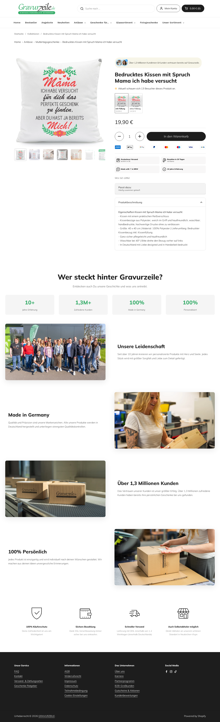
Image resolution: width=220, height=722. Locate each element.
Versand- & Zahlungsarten (28, 680)
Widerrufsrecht (73, 676)
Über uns (120, 671)
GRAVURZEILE (46, 716)
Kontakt (18, 676)
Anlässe (28, 41)
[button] (193, 8)
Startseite (19, 33)
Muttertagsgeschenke (47, 41)
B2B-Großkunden (124, 685)
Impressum (71, 680)
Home (17, 41)
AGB (67, 671)
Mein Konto (171, 8)
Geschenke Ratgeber (25, 685)
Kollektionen (33, 33)
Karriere (119, 676)
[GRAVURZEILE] (36, 8)
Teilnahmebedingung (76, 690)
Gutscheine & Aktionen (127, 690)
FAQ (16, 671)
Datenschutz (71, 685)
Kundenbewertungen (126, 695)
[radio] (121, 103)
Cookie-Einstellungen (76, 695)
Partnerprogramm (124, 680)
